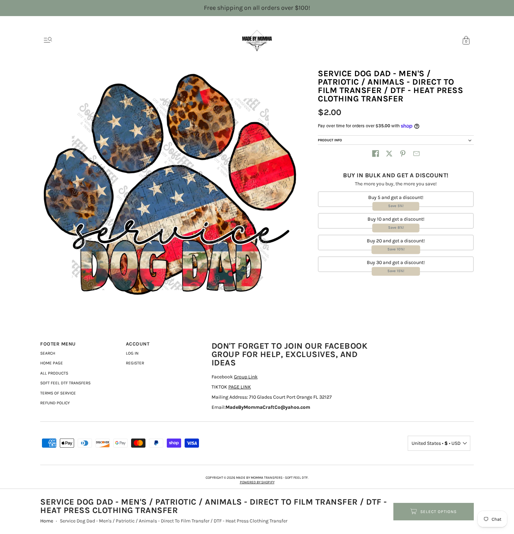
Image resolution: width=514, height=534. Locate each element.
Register (135, 363)
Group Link (246, 377)
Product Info (330, 140)
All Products (54, 373)
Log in (132, 353)
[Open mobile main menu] (48, 40)
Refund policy (55, 402)
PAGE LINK (239, 387)
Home (46, 521)
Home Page (51, 363)
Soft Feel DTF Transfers (65, 382)
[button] (375, 153)
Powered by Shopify (257, 482)
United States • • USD (436, 443)
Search (47, 353)
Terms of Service (58, 393)
